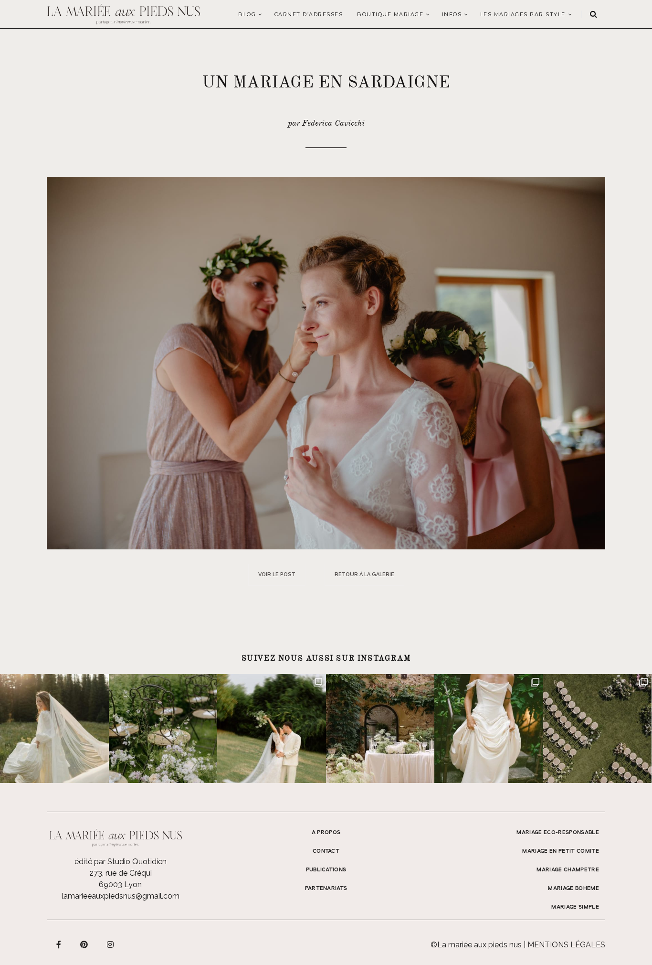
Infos (452, 14)
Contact (326, 851)
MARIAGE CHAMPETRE (567, 870)
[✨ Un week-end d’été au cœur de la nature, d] (271, 728)
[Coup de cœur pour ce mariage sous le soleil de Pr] (488, 728)
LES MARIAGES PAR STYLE (523, 14)
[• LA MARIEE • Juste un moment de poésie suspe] (54, 728)
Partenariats (326, 888)
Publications (326, 870)
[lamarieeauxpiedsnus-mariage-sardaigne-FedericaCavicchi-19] (326, 362)
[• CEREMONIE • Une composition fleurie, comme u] (163, 728)
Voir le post (276, 574)
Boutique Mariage (390, 14)
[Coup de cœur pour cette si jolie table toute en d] (380, 728)
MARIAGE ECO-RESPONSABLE (557, 832)
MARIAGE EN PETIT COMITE (560, 851)
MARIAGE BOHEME (573, 888)
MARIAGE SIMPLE (575, 907)
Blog (247, 14)
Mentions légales (566, 944)
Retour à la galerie (364, 574)
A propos (326, 832)
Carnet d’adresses (308, 14)
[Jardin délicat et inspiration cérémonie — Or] (597, 728)
